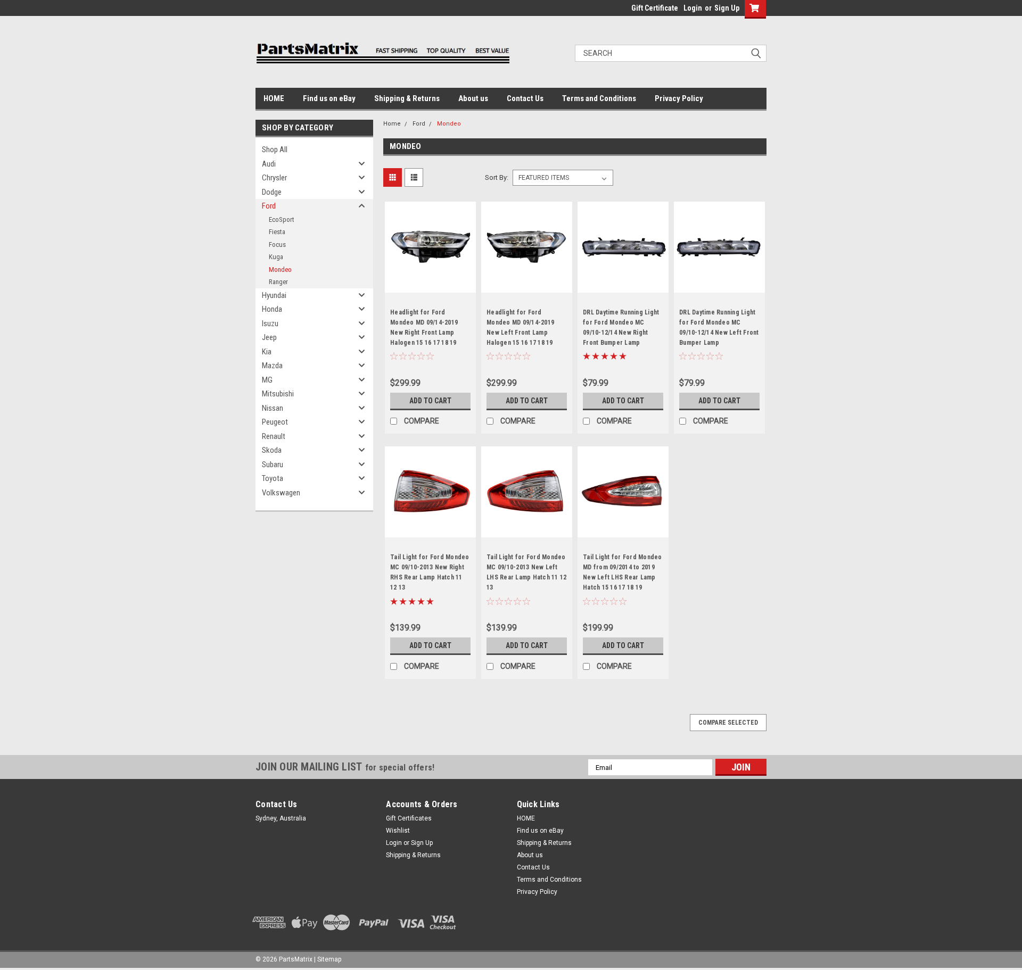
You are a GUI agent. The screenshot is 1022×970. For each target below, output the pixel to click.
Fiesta (277, 232)
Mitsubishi (278, 394)
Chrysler (274, 178)
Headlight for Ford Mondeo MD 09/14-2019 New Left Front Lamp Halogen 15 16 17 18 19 (520, 327)
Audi (269, 164)
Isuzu (270, 323)
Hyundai (274, 295)
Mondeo (280, 269)
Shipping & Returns (407, 98)
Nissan (272, 408)
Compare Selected (728, 722)
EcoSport (281, 219)
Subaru (272, 464)
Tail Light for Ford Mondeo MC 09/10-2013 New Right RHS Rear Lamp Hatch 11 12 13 (429, 572)
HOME (273, 98)
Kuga (276, 257)
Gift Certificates (409, 818)
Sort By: (496, 177)
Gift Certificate (654, 8)
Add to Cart (430, 400)
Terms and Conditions (599, 98)
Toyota (272, 478)
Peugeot (275, 422)
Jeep (269, 337)
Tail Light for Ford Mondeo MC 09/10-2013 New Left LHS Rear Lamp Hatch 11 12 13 (526, 572)
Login (692, 8)
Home (392, 123)
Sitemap (329, 959)
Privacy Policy (679, 98)
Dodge (272, 192)
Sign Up (726, 8)
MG (267, 380)
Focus (277, 244)
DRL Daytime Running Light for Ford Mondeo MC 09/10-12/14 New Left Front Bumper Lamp (719, 327)
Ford (269, 206)
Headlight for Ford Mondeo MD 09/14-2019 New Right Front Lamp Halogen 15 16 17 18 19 (424, 327)
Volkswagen (281, 493)
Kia (266, 352)
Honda (272, 309)
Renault (273, 436)
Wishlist (398, 830)
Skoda (272, 450)
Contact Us (525, 98)
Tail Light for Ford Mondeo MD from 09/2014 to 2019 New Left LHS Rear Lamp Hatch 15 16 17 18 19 (622, 572)
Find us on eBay (329, 98)
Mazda (272, 365)
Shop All (274, 149)
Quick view (430, 284)
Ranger (278, 282)
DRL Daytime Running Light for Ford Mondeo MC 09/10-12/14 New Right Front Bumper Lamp (621, 327)
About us (473, 98)
